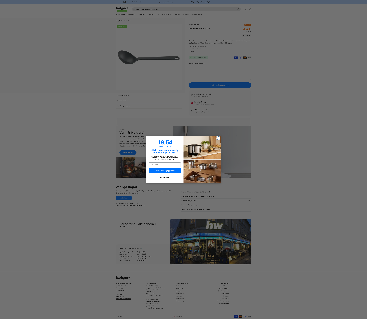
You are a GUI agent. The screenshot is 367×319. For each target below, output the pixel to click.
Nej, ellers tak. (165, 177)
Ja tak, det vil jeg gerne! (165, 171)
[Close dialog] (218, 138)
